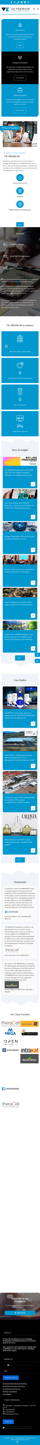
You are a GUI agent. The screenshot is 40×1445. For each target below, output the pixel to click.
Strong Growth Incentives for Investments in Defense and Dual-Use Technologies (33, 582)
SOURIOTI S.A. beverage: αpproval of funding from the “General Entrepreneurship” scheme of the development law (20, 715)
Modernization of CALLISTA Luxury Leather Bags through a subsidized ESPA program (18, 842)
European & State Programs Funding (15, 1383)
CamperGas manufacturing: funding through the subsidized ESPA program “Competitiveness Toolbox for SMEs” (20, 799)
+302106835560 (10, 1409)
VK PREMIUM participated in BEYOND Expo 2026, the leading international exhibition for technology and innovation (19, 472)
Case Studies (7, 1394)
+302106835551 (10, 1412)
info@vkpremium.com (11, 1414)
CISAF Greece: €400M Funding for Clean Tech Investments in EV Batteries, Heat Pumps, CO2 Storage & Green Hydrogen (19, 637)
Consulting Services (13, 244)
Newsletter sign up (11, 1378)
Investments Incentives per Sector (14, 1386)
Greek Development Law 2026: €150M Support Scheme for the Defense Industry (33, 615)
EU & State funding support (16, 256)
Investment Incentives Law (12, 1389)
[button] (34, 9)
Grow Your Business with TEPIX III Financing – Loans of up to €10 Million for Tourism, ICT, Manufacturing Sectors (19, 505)
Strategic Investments (10, 1391)
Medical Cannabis (13, 268)
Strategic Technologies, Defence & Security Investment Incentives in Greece (33, 550)
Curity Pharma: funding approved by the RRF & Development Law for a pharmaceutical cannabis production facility (19, 757)
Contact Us (8, 1422)
